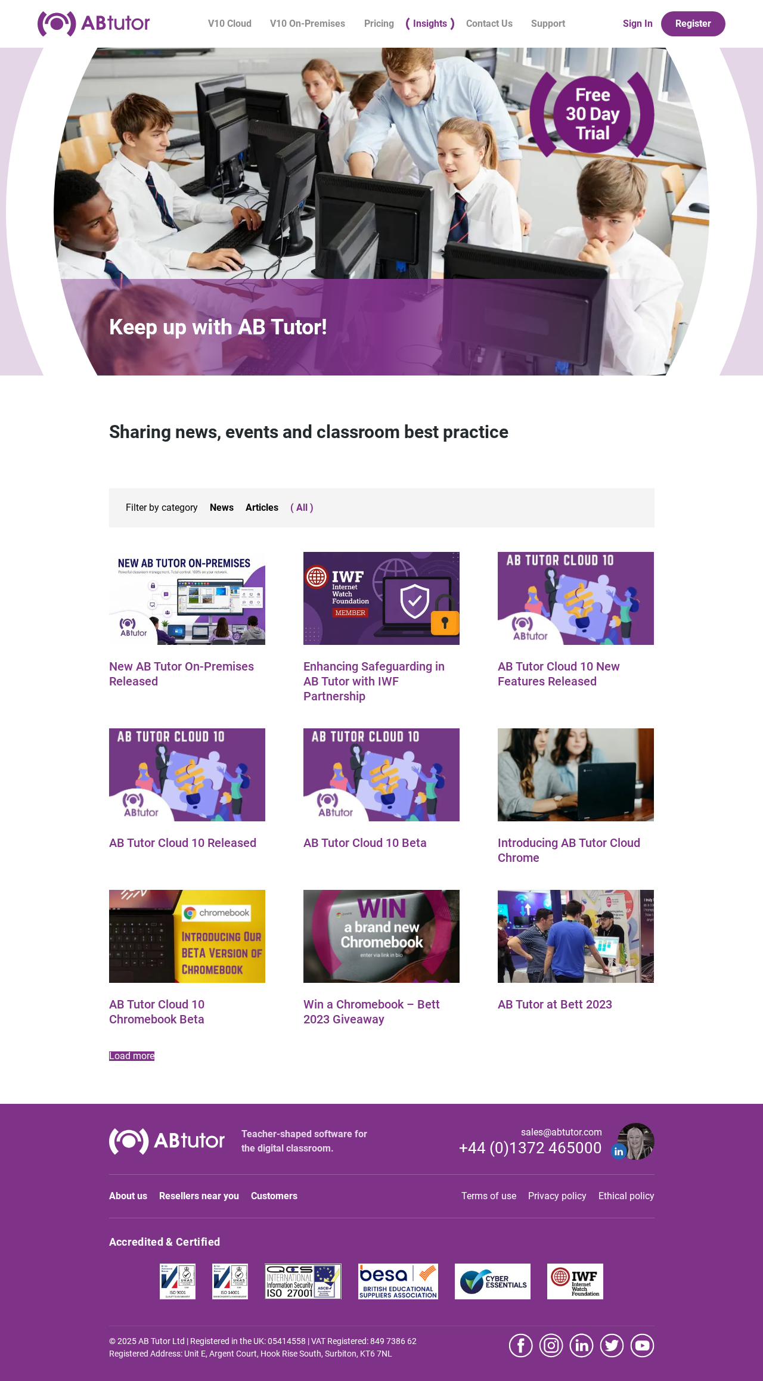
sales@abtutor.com (561, 1132)
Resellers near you (199, 1196)
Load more (131, 1056)
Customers (274, 1196)
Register (693, 23)
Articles (262, 507)
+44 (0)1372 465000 (530, 1148)
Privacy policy (557, 1196)
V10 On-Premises (307, 23)
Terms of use (488, 1196)
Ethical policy (626, 1196)
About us (128, 1196)
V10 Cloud (230, 23)
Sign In (638, 24)
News (222, 507)
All (302, 507)
